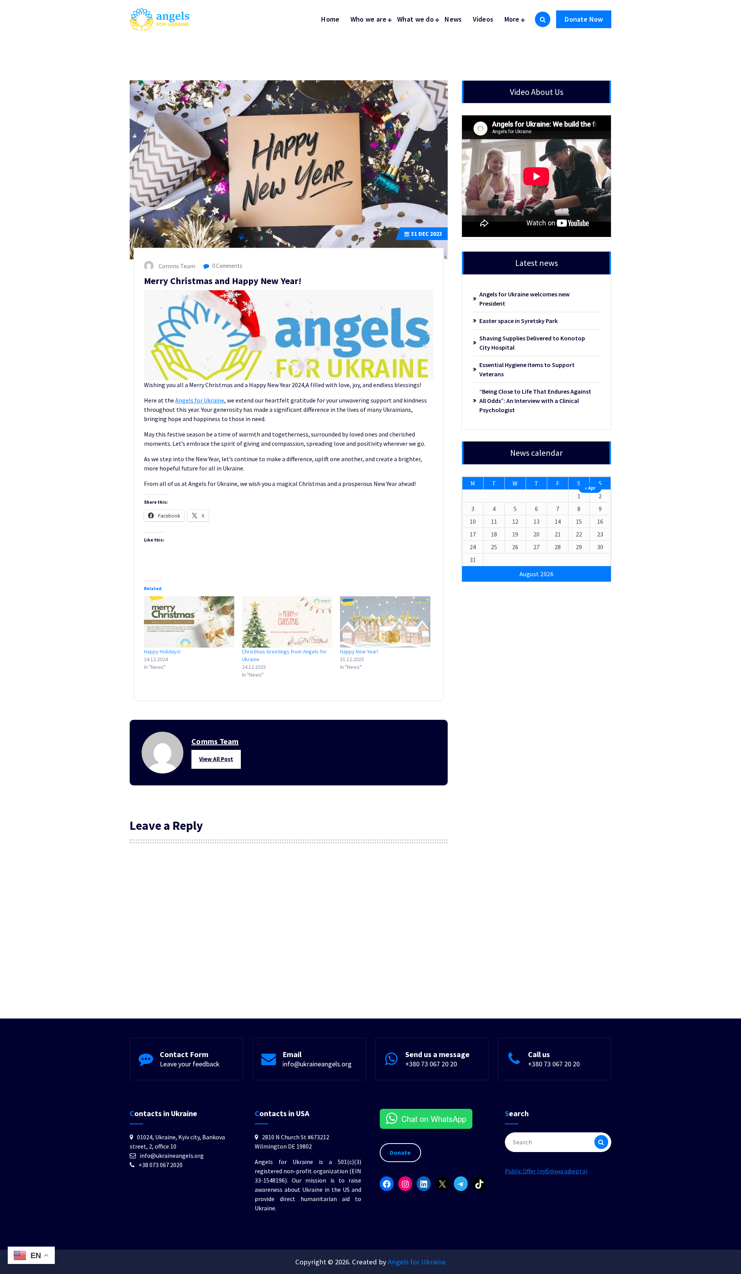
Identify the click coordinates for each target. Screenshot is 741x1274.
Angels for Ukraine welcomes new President (524, 298)
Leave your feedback (190, 1063)
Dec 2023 (426, 233)
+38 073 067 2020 (161, 1165)
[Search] (601, 1142)
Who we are (368, 19)
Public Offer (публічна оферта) (546, 1171)
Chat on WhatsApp (433, 1118)
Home (330, 19)
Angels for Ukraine (199, 400)
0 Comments (226, 265)
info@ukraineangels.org (317, 1063)
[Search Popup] (542, 19)
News (453, 19)
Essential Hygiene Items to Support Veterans (527, 369)
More (511, 19)
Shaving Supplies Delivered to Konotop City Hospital (532, 342)
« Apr (590, 488)
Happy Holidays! (162, 651)
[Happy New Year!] (385, 622)
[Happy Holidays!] (189, 622)
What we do (415, 19)
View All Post (216, 759)
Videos (483, 19)
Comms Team (215, 741)
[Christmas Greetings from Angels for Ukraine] (287, 622)
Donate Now (584, 19)
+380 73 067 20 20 (431, 1063)
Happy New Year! (359, 651)
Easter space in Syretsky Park (518, 321)
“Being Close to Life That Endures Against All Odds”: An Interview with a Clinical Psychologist (535, 400)
